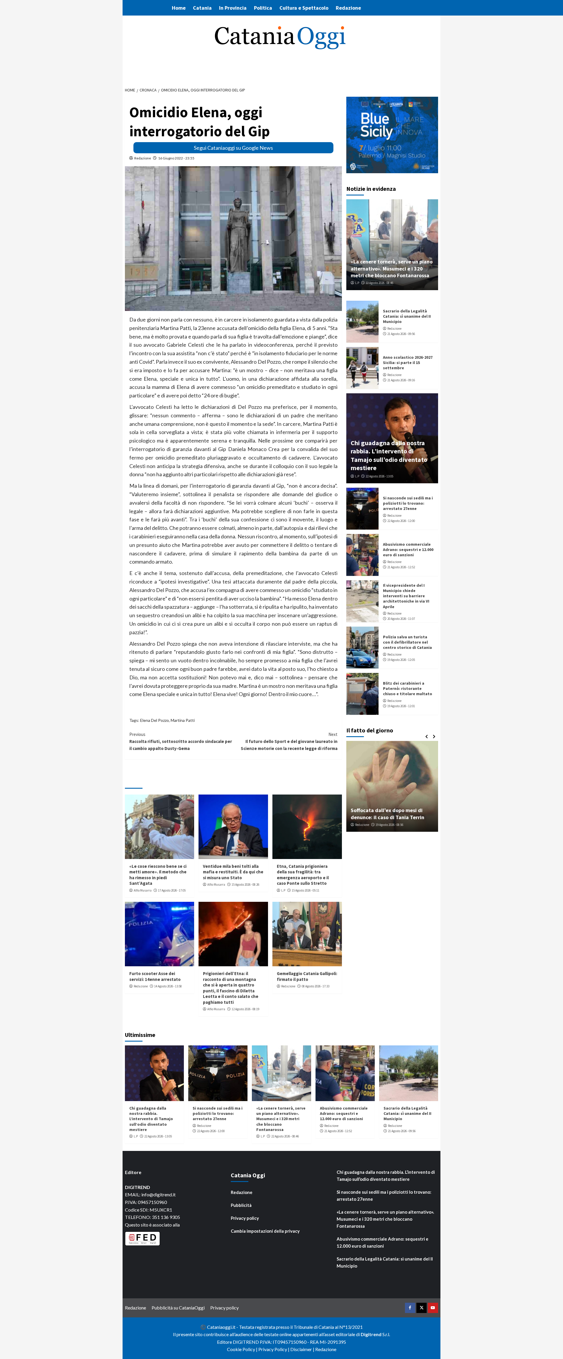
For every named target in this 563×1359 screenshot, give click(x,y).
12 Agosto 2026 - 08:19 (245, 1009)
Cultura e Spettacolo (303, 7)
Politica (263, 7)
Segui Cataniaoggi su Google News (233, 147)
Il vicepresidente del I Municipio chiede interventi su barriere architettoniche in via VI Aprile (406, 596)
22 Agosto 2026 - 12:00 (401, 521)
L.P (283, 890)
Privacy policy (245, 1218)
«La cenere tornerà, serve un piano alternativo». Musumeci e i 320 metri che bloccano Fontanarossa (392, 268)
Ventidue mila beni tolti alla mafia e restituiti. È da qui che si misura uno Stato (233, 871)
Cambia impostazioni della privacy (265, 1231)
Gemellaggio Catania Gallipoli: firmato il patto (307, 976)
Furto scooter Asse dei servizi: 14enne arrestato (155, 976)
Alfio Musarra (143, 890)
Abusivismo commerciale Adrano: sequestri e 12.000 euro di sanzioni (408, 549)
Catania (202, 7)
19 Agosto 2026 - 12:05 (401, 660)
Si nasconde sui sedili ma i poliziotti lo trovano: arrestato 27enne (408, 503)
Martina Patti (183, 720)
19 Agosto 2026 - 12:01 (401, 706)
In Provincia (233, 7)
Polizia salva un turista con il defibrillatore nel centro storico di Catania (407, 642)
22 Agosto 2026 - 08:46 (379, 283)
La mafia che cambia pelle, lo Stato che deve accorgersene (405, 813)
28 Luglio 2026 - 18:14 (405, 825)
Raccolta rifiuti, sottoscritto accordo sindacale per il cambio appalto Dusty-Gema (180, 741)
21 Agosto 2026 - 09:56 (401, 334)
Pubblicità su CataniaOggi (178, 1307)
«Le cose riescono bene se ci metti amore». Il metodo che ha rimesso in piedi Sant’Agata (157, 874)
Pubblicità (241, 1205)
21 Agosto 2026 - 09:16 (401, 380)
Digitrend (371, 1334)
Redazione (348, 7)
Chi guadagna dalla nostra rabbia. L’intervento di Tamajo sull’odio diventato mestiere (389, 455)
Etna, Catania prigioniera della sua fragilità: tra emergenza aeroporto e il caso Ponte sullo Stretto (303, 874)
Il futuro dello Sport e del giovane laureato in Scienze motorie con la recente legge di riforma (289, 741)
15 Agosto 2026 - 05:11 (305, 890)
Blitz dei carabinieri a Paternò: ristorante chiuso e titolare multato (407, 688)
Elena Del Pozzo (154, 720)
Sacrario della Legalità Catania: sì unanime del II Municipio (407, 316)
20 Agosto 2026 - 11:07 (401, 619)
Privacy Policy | (274, 1349)
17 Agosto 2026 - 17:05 (172, 890)
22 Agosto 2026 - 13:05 (379, 476)
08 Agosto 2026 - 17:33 (315, 986)
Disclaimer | (302, 1349)
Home (179, 7)
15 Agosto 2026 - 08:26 (245, 884)
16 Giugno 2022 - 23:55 (176, 158)
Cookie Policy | (242, 1349)
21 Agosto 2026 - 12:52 (401, 567)
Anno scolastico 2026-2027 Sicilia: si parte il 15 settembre (408, 362)
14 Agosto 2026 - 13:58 (168, 986)
